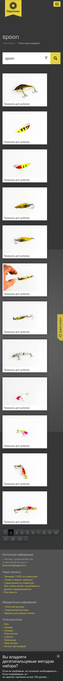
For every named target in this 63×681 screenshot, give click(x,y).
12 (12, 539)
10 (56, 532)
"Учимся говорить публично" (18, 579)
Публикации (10, 639)
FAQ (6, 624)
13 (19, 539)
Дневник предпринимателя (17, 589)
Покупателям (11, 633)
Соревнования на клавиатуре (19, 582)
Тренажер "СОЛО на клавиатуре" (21, 576)
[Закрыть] (58, 656)
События (8, 636)
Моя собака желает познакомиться (22, 585)
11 (6, 539)
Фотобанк (8, 43)
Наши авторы (11, 643)
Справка (8, 627)
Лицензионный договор (16, 609)
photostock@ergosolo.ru (14, 565)
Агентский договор (14, 606)
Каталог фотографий (15, 646)
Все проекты (10, 592)
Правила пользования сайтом (19, 613)
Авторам (8, 630)
